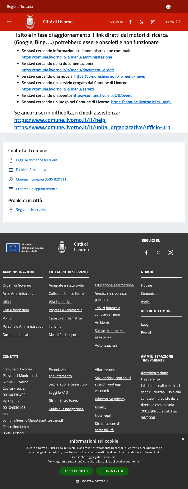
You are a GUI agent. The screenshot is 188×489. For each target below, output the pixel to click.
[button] (94, 481)
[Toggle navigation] (9, 21)
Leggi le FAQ (58, 392)
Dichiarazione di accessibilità (107, 427)
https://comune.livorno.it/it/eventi (103, 95)
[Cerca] (178, 22)
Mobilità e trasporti (64, 334)
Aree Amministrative (19, 293)
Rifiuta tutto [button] (112, 471)
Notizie (146, 285)
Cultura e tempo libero (66, 293)
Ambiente (102, 322)
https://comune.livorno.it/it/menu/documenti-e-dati (68, 70)
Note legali (103, 415)
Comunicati (150, 293)
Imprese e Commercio (65, 310)
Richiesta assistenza (64, 400)
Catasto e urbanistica (65, 318)
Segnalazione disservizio (68, 384)
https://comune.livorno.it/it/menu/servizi (58, 89)
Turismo (55, 326)
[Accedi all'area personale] (168, 6)
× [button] (183, 439)
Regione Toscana (20, 6)
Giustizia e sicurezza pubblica (111, 296)
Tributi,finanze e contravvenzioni (107, 311)
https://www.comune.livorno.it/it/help (60, 120)
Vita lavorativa (60, 301)
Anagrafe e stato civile (66, 285)
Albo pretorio (105, 369)
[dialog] (94, 461)
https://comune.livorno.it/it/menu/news (109, 76)
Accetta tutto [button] (76, 471)
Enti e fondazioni (16, 310)
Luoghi (146, 324)
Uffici (7, 301)
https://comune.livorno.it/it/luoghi (141, 102)
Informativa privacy (110, 398)
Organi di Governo (17, 285)
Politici (8, 318)
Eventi (146, 332)
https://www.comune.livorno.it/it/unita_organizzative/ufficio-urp (92, 127)
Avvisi (145, 301)
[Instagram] (151, 22)
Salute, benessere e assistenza (110, 334)
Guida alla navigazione (66, 409)
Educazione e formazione (114, 285)
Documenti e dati (16, 334)
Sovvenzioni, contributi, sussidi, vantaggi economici (113, 384)
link (138, 461)
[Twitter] (139, 22)
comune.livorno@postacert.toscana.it (33, 420)
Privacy (100, 407)
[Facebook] (128, 22)
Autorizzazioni (106, 345)
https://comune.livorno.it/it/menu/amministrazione (67, 57)
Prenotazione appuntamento (60, 373)
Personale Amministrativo (23, 326)
